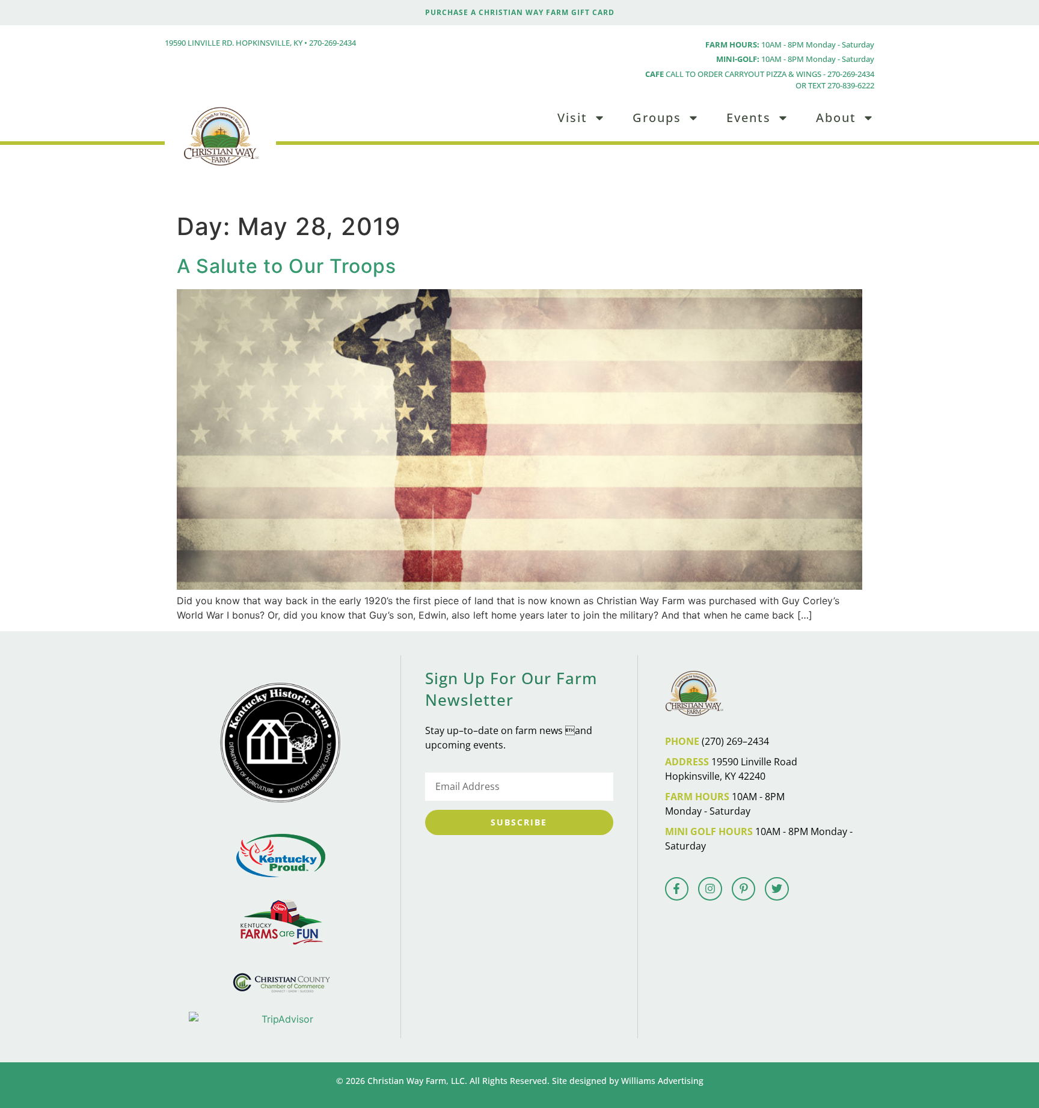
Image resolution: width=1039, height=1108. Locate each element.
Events (748, 117)
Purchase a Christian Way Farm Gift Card (520, 12)
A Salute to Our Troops (286, 266)
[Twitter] (777, 889)
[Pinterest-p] (744, 889)
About (836, 117)
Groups (657, 117)
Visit (572, 117)
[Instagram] (710, 889)
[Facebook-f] (677, 889)
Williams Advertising (662, 1080)
